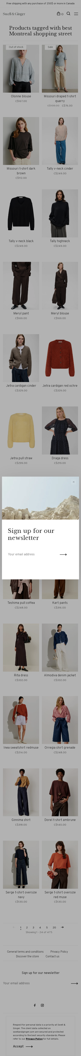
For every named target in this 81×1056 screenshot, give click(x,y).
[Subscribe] (62, 554)
